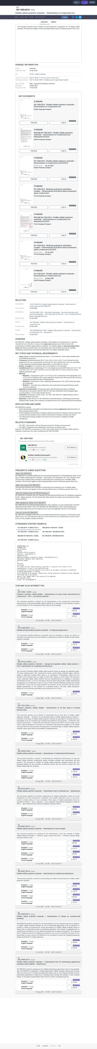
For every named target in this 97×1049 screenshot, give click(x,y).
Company (45, 1046)
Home (38, 1046)
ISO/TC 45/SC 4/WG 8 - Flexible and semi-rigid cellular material (49, 80)
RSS (59, 1046)
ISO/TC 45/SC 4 (40, 17)
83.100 (31, 17)
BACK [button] (16, 17)
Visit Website (71, 447)
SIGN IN (92, 2)
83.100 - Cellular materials (38, 74)
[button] (64, 17)
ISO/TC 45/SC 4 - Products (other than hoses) (44, 78)
